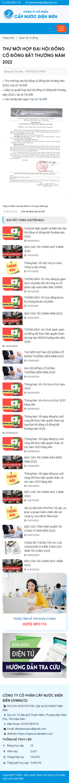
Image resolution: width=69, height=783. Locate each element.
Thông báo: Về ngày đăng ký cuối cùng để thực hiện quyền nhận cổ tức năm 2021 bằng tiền (43, 443)
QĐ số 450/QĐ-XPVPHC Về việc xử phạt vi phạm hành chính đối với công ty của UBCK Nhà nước (45, 512)
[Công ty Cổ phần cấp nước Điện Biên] (31, 14)
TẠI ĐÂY (22, 85)
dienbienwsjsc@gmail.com (42, 2)
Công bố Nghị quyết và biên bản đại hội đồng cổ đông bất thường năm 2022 (45, 232)
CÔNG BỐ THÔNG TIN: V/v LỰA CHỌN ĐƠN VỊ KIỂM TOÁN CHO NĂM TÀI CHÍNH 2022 (43, 547)
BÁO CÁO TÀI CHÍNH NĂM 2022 (43, 313)
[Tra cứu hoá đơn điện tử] (34, 655)
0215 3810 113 (13, 2)
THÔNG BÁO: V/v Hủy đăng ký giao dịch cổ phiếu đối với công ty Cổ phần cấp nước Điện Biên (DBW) (45, 283)
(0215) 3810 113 (34, 624)
